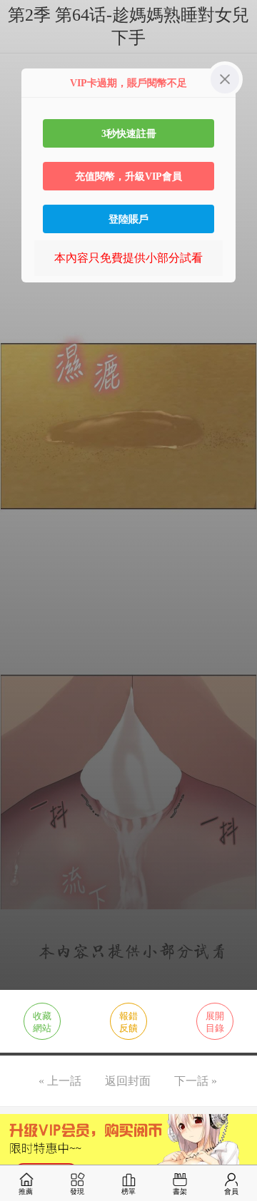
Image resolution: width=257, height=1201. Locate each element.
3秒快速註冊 (128, 133)
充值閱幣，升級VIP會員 (128, 176)
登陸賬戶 (128, 219)
